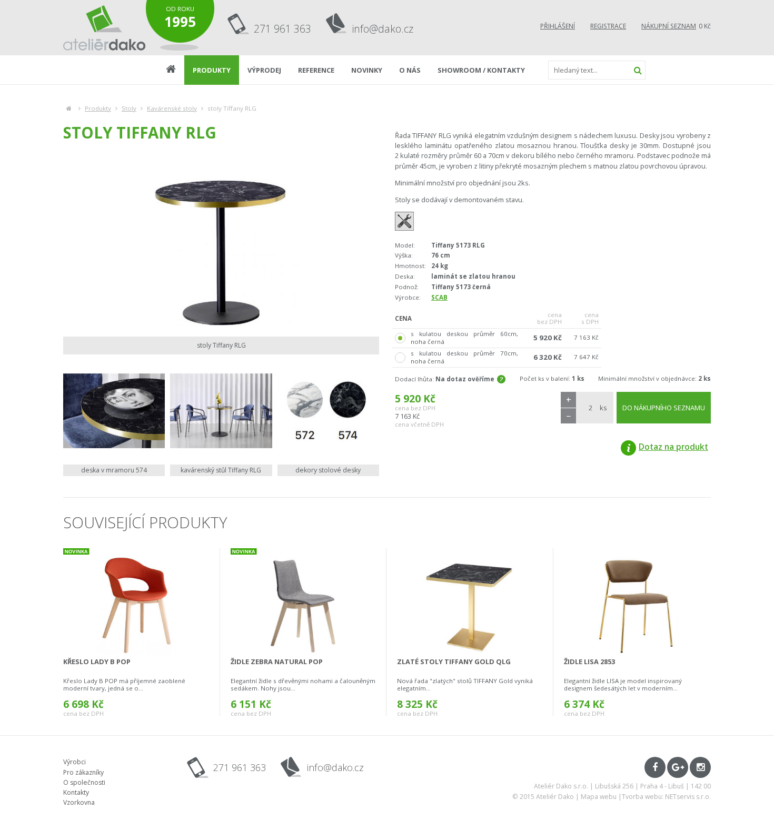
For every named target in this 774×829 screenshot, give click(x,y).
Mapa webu (599, 796)
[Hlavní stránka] (68, 108)
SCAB (439, 297)
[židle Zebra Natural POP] (303, 601)
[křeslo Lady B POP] (136, 601)
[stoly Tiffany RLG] (221, 242)
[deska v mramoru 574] (114, 410)
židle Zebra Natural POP (277, 661)
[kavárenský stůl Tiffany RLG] (221, 410)
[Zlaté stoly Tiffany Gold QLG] (469, 601)
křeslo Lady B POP (97, 661)
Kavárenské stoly (172, 108)
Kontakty (76, 792)
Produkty (98, 108)
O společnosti (84, 782)
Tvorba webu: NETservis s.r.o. (666, 796)
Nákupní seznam (668, 26)
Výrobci (74, 761)
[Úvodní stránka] (104, 27)
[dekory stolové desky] (328, 410)
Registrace (608, 26)
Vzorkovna (79, 802)
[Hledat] (637, 70)
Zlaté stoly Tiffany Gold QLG (454, 661)
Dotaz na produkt (673, 446)
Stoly (129, 108)
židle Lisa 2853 (589, 661)
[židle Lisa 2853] (637, 601)
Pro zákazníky (83, 772)
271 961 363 (282, 29)
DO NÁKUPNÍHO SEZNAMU (663, 407)
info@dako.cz (382, 29)
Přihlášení (557, 26)
